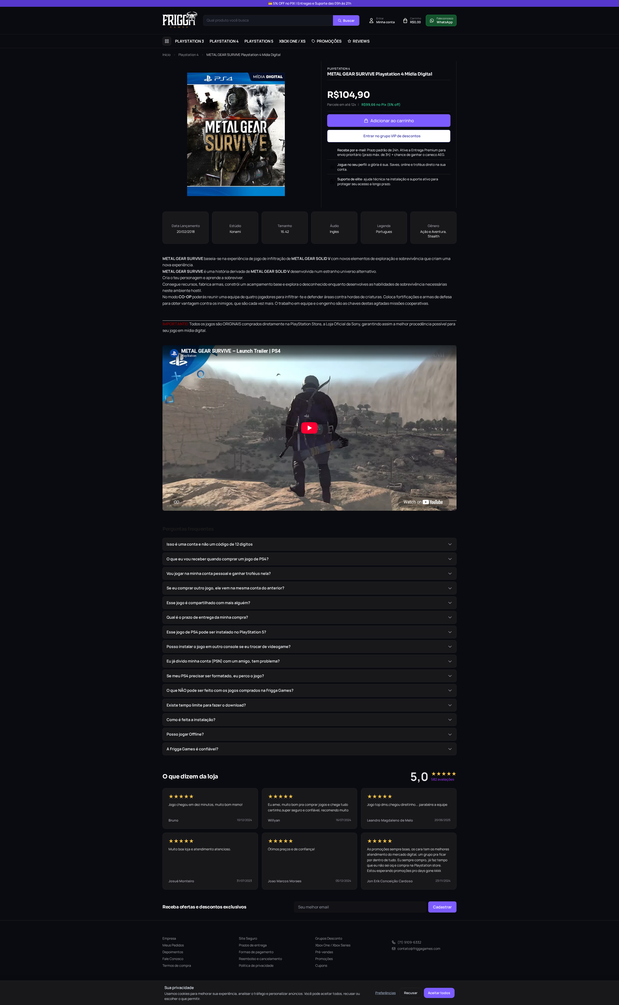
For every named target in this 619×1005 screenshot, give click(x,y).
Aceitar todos (439, 992)
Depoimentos (172, 952)
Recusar (410, 992)
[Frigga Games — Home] (179, 20)
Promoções (324, 958)
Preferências (385, 992)
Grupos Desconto (328, 938)
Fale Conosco (172, 958)
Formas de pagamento (256, 952)
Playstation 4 (188, 54)
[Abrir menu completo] (166, 41)
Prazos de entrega (253, 945)
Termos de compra (176, 965)
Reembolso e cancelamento (260, 958)
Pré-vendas (324, 952)
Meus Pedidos (173, 945)
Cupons (321, 965)
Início (166, 54)
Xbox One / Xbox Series (332, 945)
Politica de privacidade (256, 965)
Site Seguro (248, 938)
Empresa (169, 938)
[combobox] (268, 20)
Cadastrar (442, 907)
